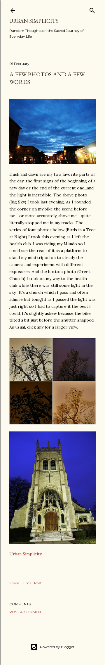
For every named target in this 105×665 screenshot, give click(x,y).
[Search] (92, 9)
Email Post (32, 583)
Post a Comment (26, 612)
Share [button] (14, 583)
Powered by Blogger (57, 647)
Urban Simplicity (33, 21)
